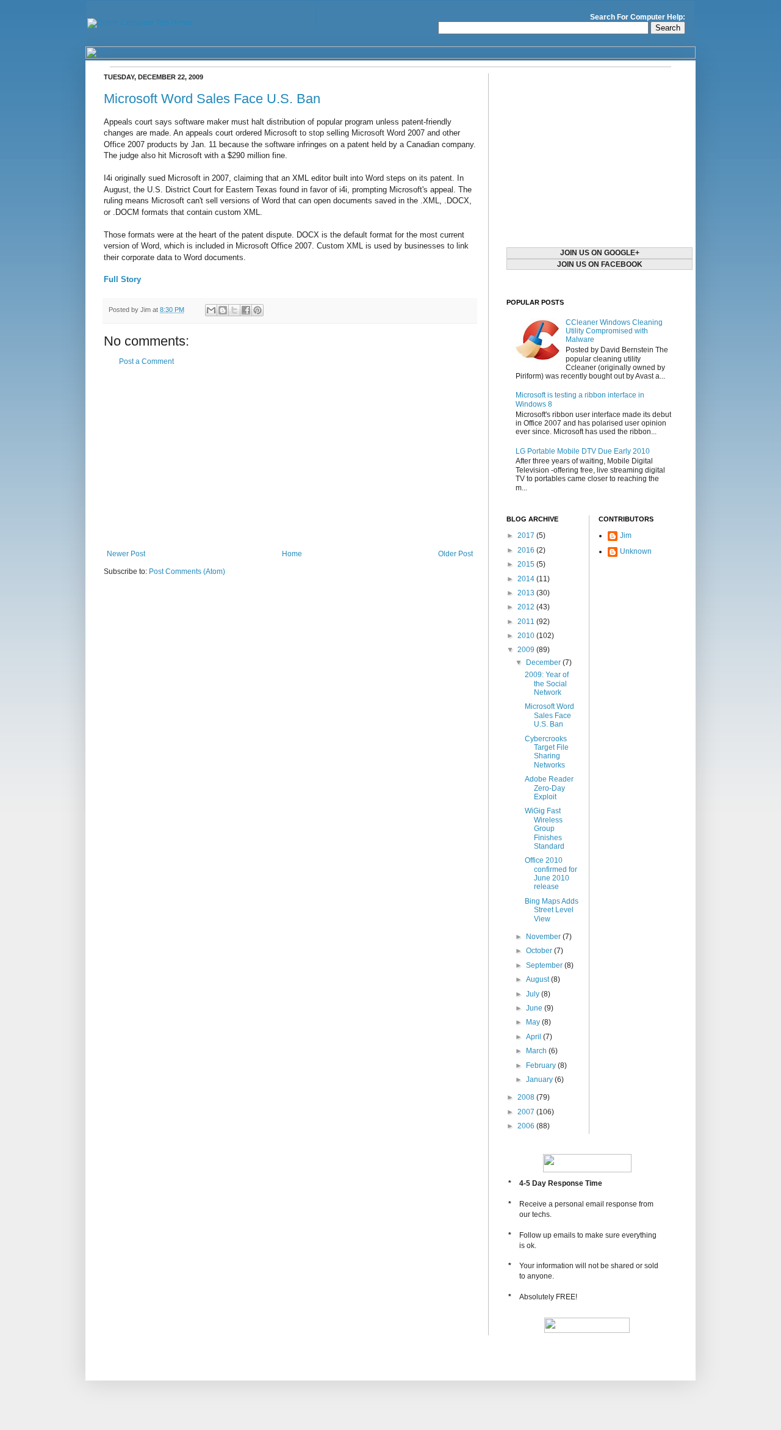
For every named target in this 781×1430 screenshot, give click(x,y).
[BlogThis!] (223, 310)
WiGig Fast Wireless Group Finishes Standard (544, 829)
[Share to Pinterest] (257, 310)
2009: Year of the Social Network (547, 683)
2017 (526, 535)
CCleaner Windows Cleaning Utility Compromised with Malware (614, 331)
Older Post (455, 554)
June (535, 1008)
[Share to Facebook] (246, 310)
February (542, 1065)
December (544, 662)
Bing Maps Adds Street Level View (551, 910)
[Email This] (211, 310)
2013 (526, 593)
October (540, 950)
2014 (526, 579)
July (533, 994)
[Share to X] (234, 310)
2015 (526, 564)
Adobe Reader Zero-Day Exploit (549, 788)
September (545, 965)
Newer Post (126, 554)
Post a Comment (146, 361)
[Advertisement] (289, 458)
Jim (626, 535)
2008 (526, 1097)
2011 (526, 621)
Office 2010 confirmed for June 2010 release (551, 873)
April (534, 1037)
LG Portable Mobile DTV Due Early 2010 (583, 451)
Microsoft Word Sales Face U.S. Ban (212, 98)
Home (292, 554)
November (544, 936)
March (537, 1051)
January (540, 1079)
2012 (526, 607)
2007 (526, 1112)
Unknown (636, 551)
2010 (526, 635)
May (534, 1022)
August (538, 979)
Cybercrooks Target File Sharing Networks (547, 752)
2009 (526, 649)
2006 (526, 1126)
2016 (526, 550)
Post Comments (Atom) (187, 571)
